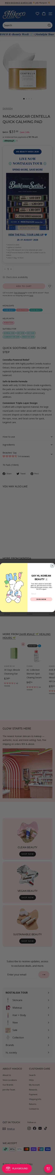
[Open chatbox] (48, 1168)
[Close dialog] (52, 566)
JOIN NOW (41, 599)
